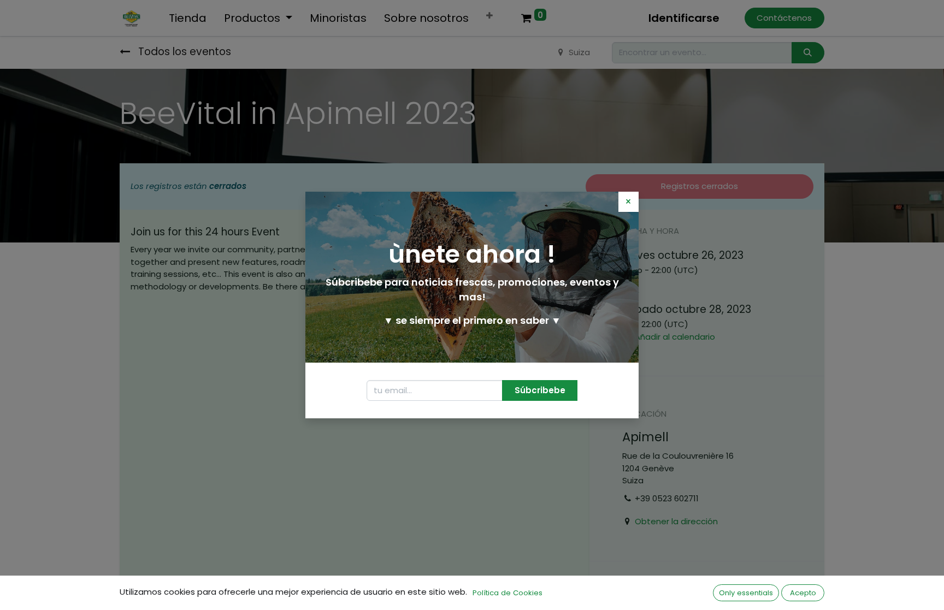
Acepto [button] (803, 593)
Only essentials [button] (746, 593)
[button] (539, 390)
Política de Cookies (507, 593)
